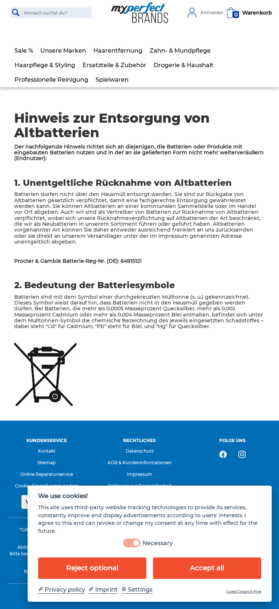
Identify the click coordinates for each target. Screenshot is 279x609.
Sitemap (46, 462)
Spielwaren (112, 79)
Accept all (207, 568)
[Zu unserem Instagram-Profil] (242, 454)
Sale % (24, 50)
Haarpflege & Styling (45, 65)
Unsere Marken (63, 50)
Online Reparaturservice (46, 474)
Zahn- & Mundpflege (180, 50)
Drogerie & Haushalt (184, 65)
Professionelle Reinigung (51, 79)
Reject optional (92, 568)
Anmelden (212, 12)
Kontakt (47, 451)
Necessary (157, 543)
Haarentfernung (117, 50)
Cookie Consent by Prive (243, 591)
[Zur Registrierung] (192, 12)
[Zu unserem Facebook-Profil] (223, 454)
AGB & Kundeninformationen (139, 462)
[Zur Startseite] (139, 12)
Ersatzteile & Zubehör (114, 65)
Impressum (139, 474)
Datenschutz (140, 451)
